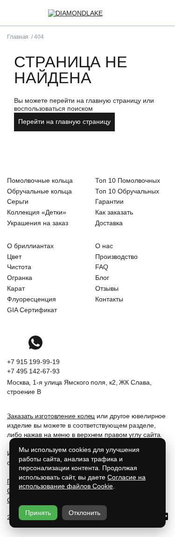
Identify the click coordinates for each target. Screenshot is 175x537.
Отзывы (107, 288)
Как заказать (114, 212)
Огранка (19, 277)
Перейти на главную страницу (64, 121)
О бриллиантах (30, 246)
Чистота (19, 267)
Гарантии (109, 201)
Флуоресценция (31, 299)
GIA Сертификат (32, 310)
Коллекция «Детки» (36, 212)
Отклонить (84, 512)
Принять (38, 512)
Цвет (14, 256)
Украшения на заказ (37, 223)
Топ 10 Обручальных (127, 191)
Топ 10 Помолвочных (127, 180)
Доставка (109, 223)
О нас (104, 246)
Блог (102, 277)
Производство (116, 256)
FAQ (101, 267)
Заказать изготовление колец (51, 416)
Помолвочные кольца (40, 180)
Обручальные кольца (39, 191)
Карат (16, 288)
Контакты (109, 299)
